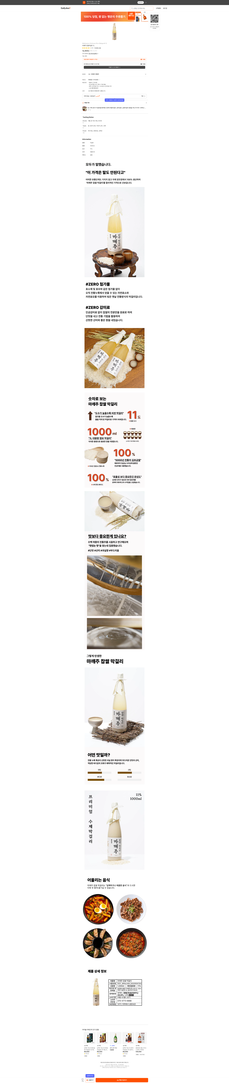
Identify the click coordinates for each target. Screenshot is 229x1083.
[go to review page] (146, 103)
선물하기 (90, 1080)
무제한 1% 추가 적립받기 (114, 67)
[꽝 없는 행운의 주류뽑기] (114, 17)
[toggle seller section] (146, 74)
